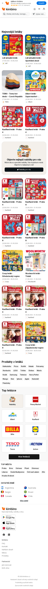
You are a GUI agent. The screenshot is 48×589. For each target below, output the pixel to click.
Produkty (5, 556)
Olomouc (35, 468)
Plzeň (27, 468)
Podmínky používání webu (24, 583)
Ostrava (19, 468)
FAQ (3, 543)
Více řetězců (24, 456)
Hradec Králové (8, 476)
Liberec (5, 472)
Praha (4, 468)
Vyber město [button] (40, 14)
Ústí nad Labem (33, 472)
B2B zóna (5, 568)
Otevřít (41, 3)
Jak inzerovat (6, 565)
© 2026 (24, 576)
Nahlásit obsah (7, 549)
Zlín (43, 472)
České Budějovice (17, 472)
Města (4, 553)
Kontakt (5, 546)
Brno (11, 468)
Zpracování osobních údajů (24, 586)
